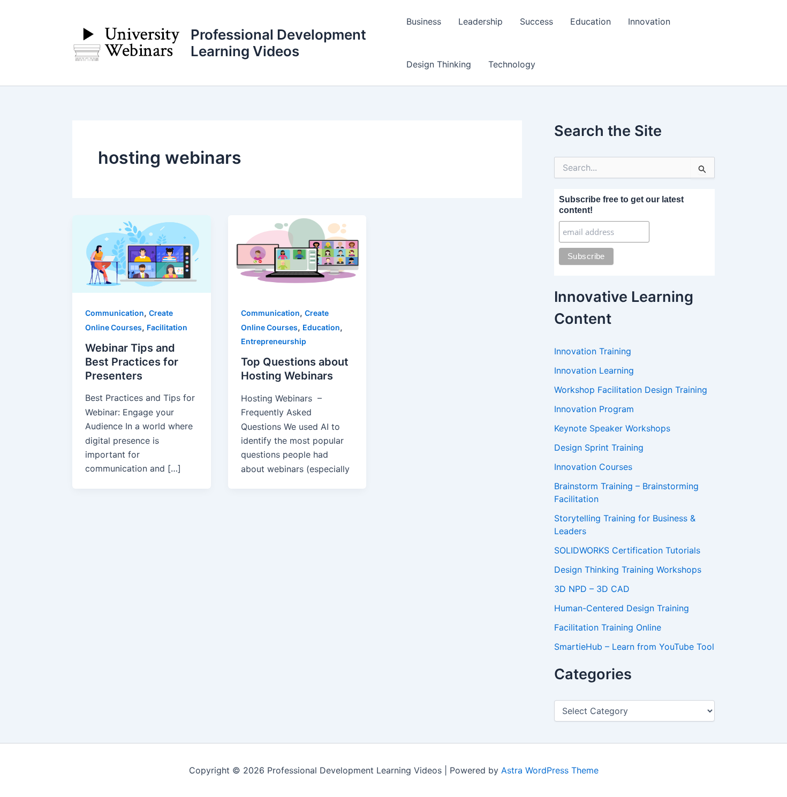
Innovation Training (592, 351)
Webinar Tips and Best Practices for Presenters (131, 361)
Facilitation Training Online (607, 627)
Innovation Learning (594, 370)
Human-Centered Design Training (621, 608)
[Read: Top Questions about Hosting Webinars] (297, 253)
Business (423, 21)
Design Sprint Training (599, 447)
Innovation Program (594, 409)
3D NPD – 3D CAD (592, 588)
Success (536, 21)
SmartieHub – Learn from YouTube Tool (634, 646)
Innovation (649, 21)
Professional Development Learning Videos (278, 42)
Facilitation (167, 327)
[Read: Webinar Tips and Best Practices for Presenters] (141, 253)
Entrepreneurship (273, 341)
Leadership (480, 21)
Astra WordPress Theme (550, 770)
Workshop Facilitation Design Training (630, 389)
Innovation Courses (593, 466)
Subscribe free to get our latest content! (621, 205)
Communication (114, 312)
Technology (511, 64)
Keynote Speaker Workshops (612, 428)
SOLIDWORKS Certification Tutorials (627, 550)
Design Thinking (438, 64)
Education (590, 21)
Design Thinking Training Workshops (627, 569)
